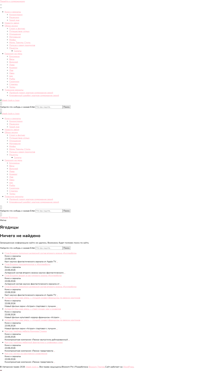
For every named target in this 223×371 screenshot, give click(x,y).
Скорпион (14, 81)
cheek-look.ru (32, 366)
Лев (11, 70)
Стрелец (13, 84)
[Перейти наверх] (1, 370)
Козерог (13, 67)
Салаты (17, 50)
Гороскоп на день (13, 53)
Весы (11, 59)
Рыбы (12, 78)
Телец (12, 87)
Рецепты (13, 48)
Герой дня (14, 20)
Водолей (13, 62)
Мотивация (15, 37)
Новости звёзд (12, 23)
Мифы (12, 39)
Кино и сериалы (13, 11)
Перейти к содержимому (12, 1)
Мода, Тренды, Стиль (19, 42)
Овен (11, 73)
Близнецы (14, 56)
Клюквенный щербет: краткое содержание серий (34, 95)
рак (11, 76)
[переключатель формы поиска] (1, 103)
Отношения (15, 34)
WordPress (128, 366)
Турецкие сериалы (14, 90)
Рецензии (14, 17)
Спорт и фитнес (17, 28)
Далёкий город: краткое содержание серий (31, 92)
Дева (12, 64)
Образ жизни (11, 25)
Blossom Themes (97, 366)
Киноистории (16, 14)
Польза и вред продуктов (22, 45)
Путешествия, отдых (19, 31)
